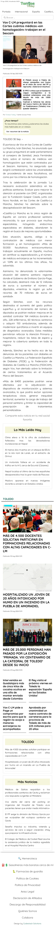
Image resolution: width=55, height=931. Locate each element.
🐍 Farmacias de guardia (27, 871)
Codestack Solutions (32, 923)
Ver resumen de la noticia (17, 131)
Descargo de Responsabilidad (28, 904)
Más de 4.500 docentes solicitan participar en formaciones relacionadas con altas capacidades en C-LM (27, 752)
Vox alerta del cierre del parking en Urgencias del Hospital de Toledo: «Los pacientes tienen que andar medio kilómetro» (27, 805)
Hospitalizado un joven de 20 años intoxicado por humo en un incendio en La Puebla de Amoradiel (27, 765)
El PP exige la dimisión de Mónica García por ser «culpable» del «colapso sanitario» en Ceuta (27, 817)
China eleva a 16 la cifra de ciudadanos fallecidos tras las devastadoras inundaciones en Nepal (27, 440)
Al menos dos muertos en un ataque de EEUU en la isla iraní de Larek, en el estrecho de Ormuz (27, 452)
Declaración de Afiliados (27, 898)
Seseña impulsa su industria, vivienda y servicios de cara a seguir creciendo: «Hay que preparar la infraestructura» (27, 829)
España (36, 11)
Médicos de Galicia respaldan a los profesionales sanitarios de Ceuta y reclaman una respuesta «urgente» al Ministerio (27, 792)
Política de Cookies (27, 878)
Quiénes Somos (27, 911)
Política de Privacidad (27, 885)
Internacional (21, 11)
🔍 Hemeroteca (27, 858)
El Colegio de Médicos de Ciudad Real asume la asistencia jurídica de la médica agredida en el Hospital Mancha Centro (27, 842)
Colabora (27, 917)
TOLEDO (8, 499)
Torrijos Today (11, 115)
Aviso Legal (27, 891)
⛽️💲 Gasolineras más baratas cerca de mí (27, 865)
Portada (6, 11)
